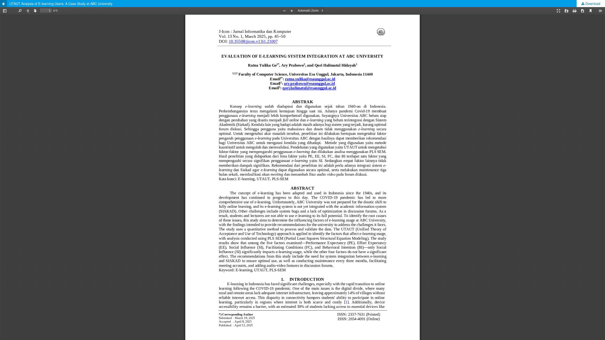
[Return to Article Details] (3, 3)
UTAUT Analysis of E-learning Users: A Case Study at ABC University (60, 3)
